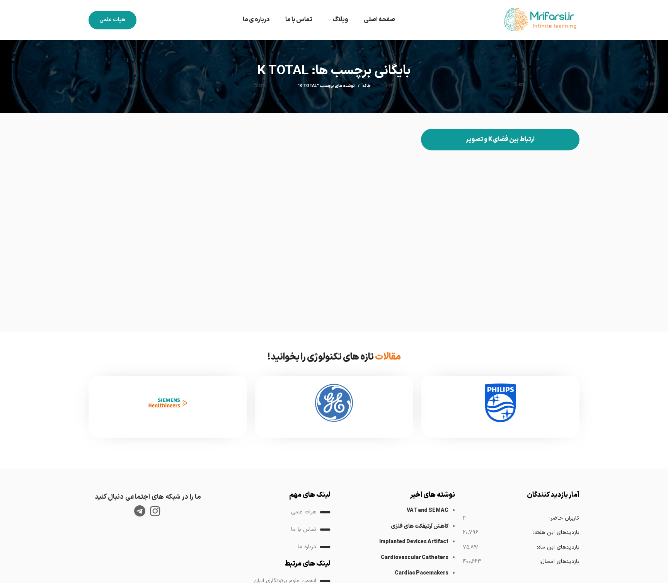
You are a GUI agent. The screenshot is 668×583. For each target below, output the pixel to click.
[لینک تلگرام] (140, 511)
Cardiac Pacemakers (421, 573)
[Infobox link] (500, 407)
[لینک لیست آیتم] (272, 512)
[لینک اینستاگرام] (155, 511)
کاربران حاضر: (564, 518)
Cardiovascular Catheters (414, 558)
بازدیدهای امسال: (559, 561)
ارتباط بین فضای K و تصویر (500, 139)
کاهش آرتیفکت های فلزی (419, 526)
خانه (367, 86)
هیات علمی (112, 20)
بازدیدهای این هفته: (556, 532)
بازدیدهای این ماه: (558, 547)
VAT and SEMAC (427, 510)
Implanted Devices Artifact (413, 542)
